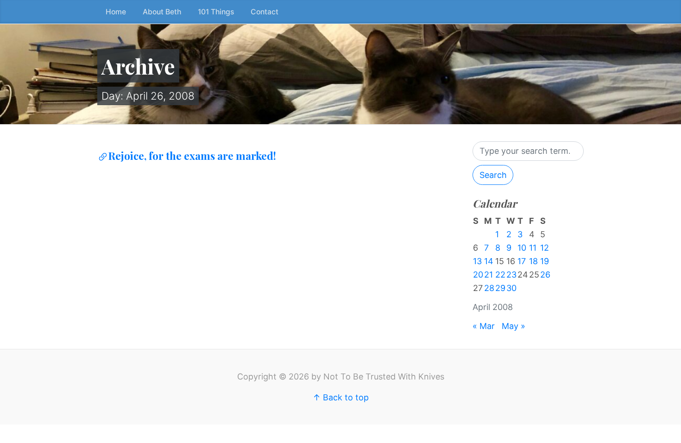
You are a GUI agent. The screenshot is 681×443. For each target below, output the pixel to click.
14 (488, 261)
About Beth (162, 11)
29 (500, 288)
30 (511, 288)
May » (513, 326)
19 (544, 261)
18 (533, 261)
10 (521, 248)
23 (511, 274)
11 (532, 248)
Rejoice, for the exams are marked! (192, 156)
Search (493, 175)
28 (489, 288)
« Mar (484, 326)
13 (477, 261)
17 (521, 261)
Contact (264, 11)
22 (500, 274)
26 (545, 274)
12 (544, 248)
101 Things (216, 11)
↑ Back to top (341, 397)
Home (116, 11)
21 (488, 274)
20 (478, 274)
